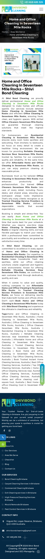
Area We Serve (17, 32)
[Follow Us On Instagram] (9, 432)
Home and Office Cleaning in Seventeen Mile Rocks (22, 102)
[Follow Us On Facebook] (4, 432)
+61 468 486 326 (33, 2)
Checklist (9, 460)
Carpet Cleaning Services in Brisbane (22, 484)
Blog (7, 464)
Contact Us (10, 469)
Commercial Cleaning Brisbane (19, 488)
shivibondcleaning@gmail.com (21, 530)
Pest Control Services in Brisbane (20, 509)
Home (5, 32)
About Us (9, 446)
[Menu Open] (41, 9)
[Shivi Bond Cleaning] (14, 9)
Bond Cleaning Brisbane (16, 479)
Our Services (11, 450)
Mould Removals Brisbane (17, 504)
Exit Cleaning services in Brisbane (20, 493)
